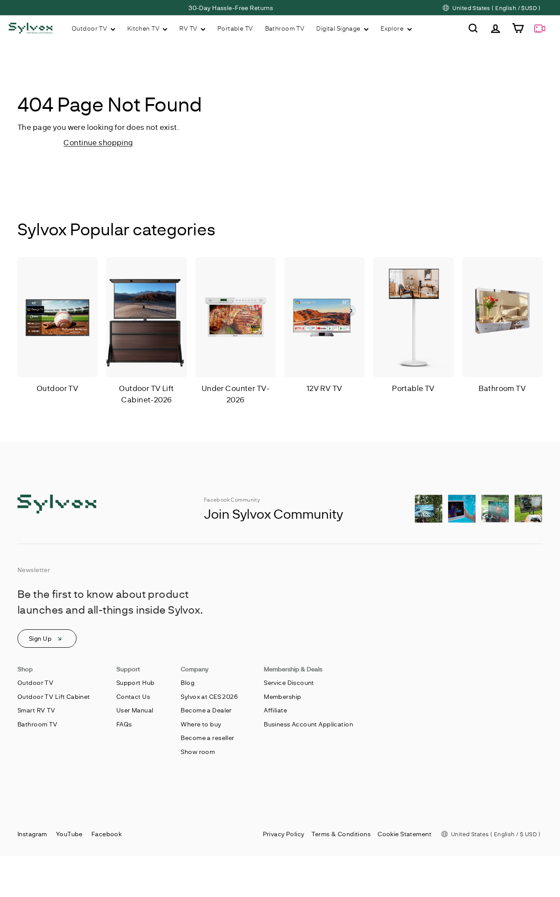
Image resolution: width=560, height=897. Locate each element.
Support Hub (135, 682)
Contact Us (133, 696)
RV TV (189, 28)
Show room (198, 751)
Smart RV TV (37, 710)
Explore (393, 28)
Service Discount (289, 682)
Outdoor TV (90, 28)
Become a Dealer (206, 710)
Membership (282, 696)
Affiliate (275, 710)
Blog (187, 682)
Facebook (106, 834)
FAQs (124, 724)
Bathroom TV (284, 28)
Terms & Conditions (341, 834)
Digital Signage (339, 28)
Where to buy (201, 724)
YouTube (69, 834)
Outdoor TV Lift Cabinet (54, 696)
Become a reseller (207, 737)
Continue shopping (98, 142)
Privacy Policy (283, 834)
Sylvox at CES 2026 (209, 696)
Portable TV (235, 28)
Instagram (32, 834)
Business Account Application (308, 724)
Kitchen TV (144, 28)
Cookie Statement (404, 834)
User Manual (135, 710)
